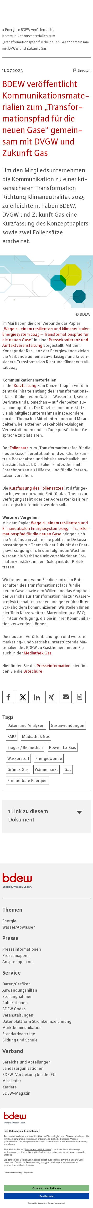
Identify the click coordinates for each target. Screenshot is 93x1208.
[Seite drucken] (80, 697)
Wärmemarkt (46, 769)
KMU (11, 736)
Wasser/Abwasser (18, 927)
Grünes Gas (18, 769)
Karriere (9, 1087)
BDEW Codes (14, 1008)
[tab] (46, 815)
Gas (67, 769)
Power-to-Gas (62, 747)
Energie (11, 29)
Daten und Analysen (26, 725)
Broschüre (33, 671)
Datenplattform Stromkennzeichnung (37, 1021)
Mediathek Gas (38, 653)
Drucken (84, 70)
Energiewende (49, 758)
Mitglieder (11, 1080)
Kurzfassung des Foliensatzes (36, 488)
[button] (9, 697)
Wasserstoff (18, 758)
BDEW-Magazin (16, 1093)
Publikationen (15, 1002)
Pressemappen (16, 955)
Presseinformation (54, 665)
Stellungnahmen (17, 996)
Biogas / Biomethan (25, 747)
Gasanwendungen (67, 725)
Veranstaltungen (17, 1015)
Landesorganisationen (23, 1068)
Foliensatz (19, 447)
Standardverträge (18, 1033)
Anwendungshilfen (19, 990)
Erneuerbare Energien (27, 780)
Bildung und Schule (20, 1040)
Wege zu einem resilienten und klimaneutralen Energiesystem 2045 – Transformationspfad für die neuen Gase (46, 334)
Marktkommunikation (22, 1027)
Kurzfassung (25, 385)
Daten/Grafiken (16, 984)
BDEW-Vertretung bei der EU (29, 1074)
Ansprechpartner (18, 961)
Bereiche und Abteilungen (26, 1062)
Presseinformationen (21, 949)
